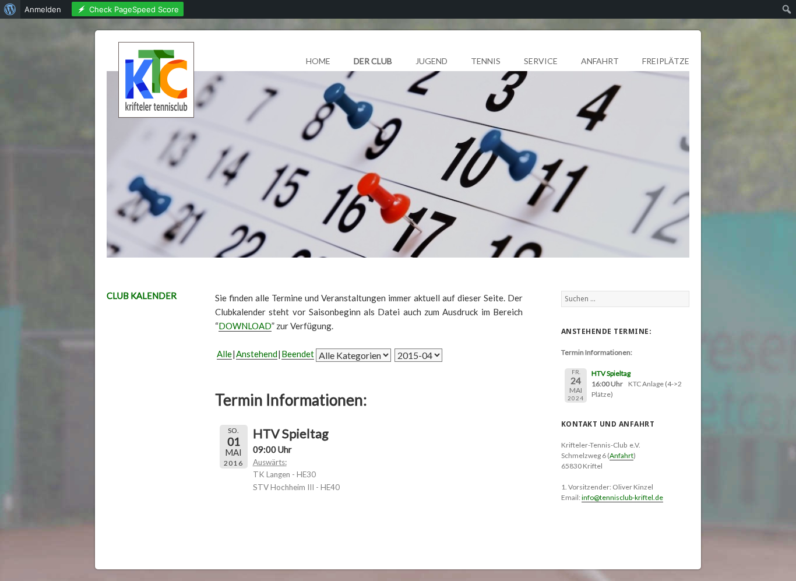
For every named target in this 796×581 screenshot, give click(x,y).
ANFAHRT (600, 61)
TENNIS (486, 61)
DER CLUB (373, 61)
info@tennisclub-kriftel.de (622, 497)
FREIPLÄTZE (665, 61)
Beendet (297, 353)
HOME (318, 61)
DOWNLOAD (245, 326)
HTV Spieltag (611, 373)
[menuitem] (10, 9)
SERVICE (541, 61)
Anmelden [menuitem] (42, 9)
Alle (224, 353)
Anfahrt (621, 455)
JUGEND (431, 61)
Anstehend (256, 353)
